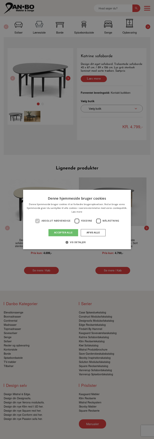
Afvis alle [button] (93, 232)
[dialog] (77, 219)
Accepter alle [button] (63, 232)
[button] (77, 242)
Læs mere (77, 211)
